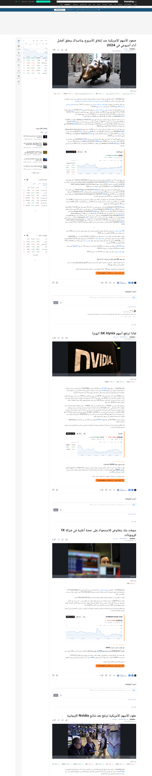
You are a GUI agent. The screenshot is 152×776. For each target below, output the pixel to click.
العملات (115, 7)
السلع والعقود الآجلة (108, 7)
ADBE (84, 116)
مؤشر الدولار (118, 228)
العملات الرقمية (80, 7)
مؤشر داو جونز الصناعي (98, 81)
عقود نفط (98, 215)
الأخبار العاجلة (120, 7)
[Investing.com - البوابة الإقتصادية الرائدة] (130, 1)
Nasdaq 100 (76, 754)
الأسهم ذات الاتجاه (42, 212)
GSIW (96, 167)
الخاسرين (34, 160)
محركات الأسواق (43, 156)
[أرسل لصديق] (106, 260)
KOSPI (99, 397)
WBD (122, 108)
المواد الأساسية (90, 78)
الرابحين (39, 160)
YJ (88, 157)
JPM (73, 99)
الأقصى (100, 137)
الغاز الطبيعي (44, 50)
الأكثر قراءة (126, 7)
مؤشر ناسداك (102, 83)
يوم (121, 137)
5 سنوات (104, 137)
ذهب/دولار (45, 35)
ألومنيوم (45, 47)
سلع (37, 17)
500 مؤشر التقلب (119, 208)
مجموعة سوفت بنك (103, 567)
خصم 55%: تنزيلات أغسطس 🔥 (43, 1)
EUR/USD (118, 223)
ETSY (90, 111)
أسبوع (118, 137)
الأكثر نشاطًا (45, 160)
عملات (46, 17)
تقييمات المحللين (59, 7)
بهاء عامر (131, 287)
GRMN (97, 118)
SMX (122, 163)
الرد (133, 293)
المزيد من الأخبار (35, 149)
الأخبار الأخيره (133, 7)
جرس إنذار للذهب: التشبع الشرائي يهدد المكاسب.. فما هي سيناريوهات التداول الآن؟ (33, 129)
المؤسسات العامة (99, 78)
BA (90, 97)
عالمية (85, 7)
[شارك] (66, 27)
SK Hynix (105, 365)
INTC (122, 93)
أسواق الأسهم (101, 7)
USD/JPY (75, 223)
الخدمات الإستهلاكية (80, 78)
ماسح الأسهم (75, 4)
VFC (80, 108)
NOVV (107, 159)
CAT (80, 87)
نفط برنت (87, 218)
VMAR (104, 171)
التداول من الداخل (66, 7)
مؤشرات (41, 17)
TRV (72, 89)
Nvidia (104, 367)
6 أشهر (111, 137)
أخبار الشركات (73, 7)
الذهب (106, 213)
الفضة (46, 37)
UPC (81, 169)
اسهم (34, 17)
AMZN (76, 101)
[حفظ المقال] (62, 27)
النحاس (45, 45)
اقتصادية (89, 7)
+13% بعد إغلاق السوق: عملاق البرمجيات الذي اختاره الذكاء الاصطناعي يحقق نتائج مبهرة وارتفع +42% (33, 121)
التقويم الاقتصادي (83, 4)
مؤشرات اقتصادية (95, 7)
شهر (115, 137)
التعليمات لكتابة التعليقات (131, 283)
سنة (108, 137)
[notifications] (19, 1)
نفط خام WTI (44, 40)
